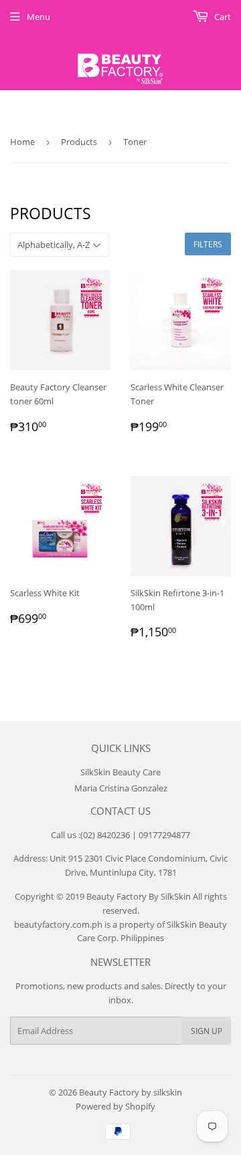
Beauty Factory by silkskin (130, 1092)
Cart (221, 17)
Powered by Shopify (115, 1106)
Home (22, 142)
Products (79, 142)
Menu (38, 17)
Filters (207, 244)
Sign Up (206, 1031)
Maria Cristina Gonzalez (120, 788)
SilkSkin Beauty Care (120, 772)
